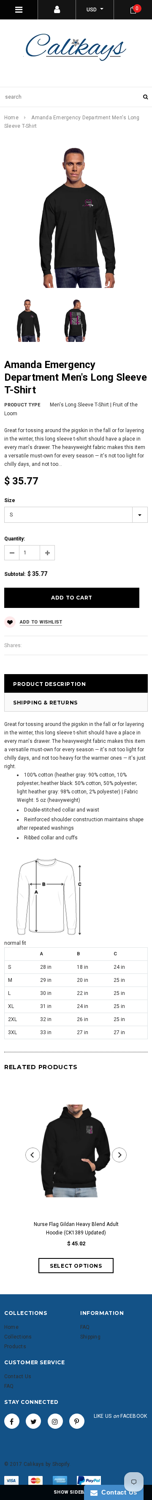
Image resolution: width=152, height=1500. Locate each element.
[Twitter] (33, 1421)
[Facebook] (11, 1421)
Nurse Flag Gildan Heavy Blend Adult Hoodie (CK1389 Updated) (76, 1228)
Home (11, 118)
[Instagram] (55, 1421)
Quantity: (14, 539)
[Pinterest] (76, 1421)
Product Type (22, 405)
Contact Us (117, 1492)
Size (9, 500)
